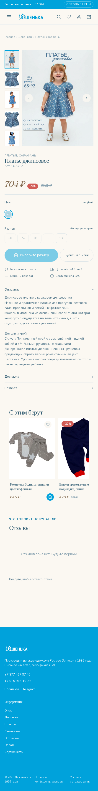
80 (36, 238)
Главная (10, 37)
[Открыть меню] (9, 16)
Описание (12, 289)
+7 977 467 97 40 (17, 674)
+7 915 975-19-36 (18, 681)
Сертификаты (14, 752)
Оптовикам (12, 738)
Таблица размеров (80, 228)
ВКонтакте (12, 689)
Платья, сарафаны (47, 37)
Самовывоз (13, 731)
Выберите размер (34, 255)
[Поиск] (58, 16)
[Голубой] (8, 214)
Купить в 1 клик (77, 255)
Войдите (15, 579)
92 (61, 238)
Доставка (12, 376)
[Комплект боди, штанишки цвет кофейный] (32, 459)
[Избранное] (68, 16)
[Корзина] (88, 16)
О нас (8, 711)
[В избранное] (48, 424)
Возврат (11, 388)
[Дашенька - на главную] (34, 17)
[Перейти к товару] (50, 497)
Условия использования (80, 779)
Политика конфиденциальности (49, 779)
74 (23, 238)
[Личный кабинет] (78, 16)
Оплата (10, 745)
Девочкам (25, 37)
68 (10, 238)
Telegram (29, 689)
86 (48, 238)
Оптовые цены (78, 4)
